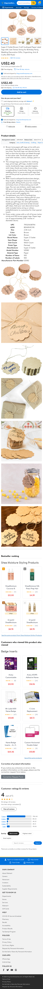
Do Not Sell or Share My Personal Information (17, 952)
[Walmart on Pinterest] (16, 970)
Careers (4, 876)
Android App (6, 962)
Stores (4, 899)
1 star (4, 826)
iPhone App (6, 959)
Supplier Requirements (9, 889)
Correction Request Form (13, 777)
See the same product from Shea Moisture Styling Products (21, 635)
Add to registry (32, 126)
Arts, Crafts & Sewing (23, 143)
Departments (9, 7)
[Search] (33, 3)
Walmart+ (5, 906)
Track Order (16, 863)
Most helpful (7, 838)
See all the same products (33, 758)
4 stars (3, 819)
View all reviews (8, 809)
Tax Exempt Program (9, 932)
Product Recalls (7, 929)
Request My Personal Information (13, 948)
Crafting (33, 143)
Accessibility (6, 925)
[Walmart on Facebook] (3, 970)
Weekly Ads (30, 863)
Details (18, 122)
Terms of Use (6, 939)
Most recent (13, 833)
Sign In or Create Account (15, 860)
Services (18, 7)
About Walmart (7, 873)
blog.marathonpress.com (24, 73)
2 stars (4, 824)
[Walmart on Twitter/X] (7, 970)
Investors (5, 883)
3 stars (4, 821)
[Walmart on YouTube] (12, 970)
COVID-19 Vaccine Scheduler (11, 916)
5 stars (4, 816)
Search (38, 843)
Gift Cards (5, 909)
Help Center (35, 860)
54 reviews (16, 58)
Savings (26, 7)
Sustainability (6, 886)
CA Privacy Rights (8, 945)
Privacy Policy (6, 942)
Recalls (4, 922)
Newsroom (5, 879)
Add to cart (21, 92)
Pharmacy (5, 919)
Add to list (11, 126)
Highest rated (27, 833)
